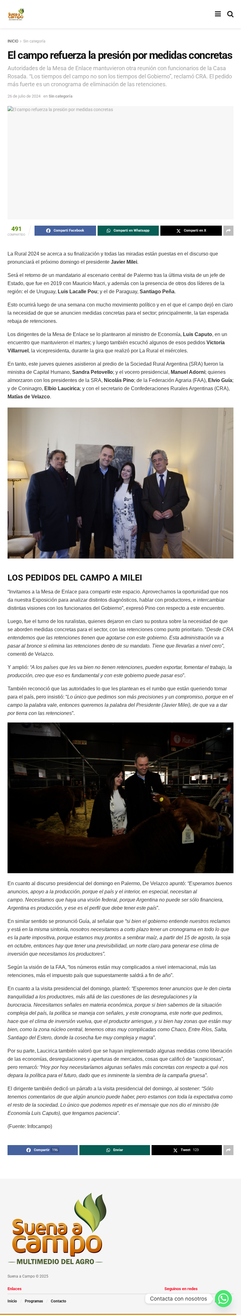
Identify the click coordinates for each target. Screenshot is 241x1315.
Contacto (58, 1301)
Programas (34, 1301)
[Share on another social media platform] (228, 231)
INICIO (13, 41)
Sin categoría (34, 41)
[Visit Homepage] (16, 14)
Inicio (12, 1301)
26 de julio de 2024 (24, 96)
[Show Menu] (218, 14)
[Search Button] (230, 14)
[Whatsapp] (223, 1298)
